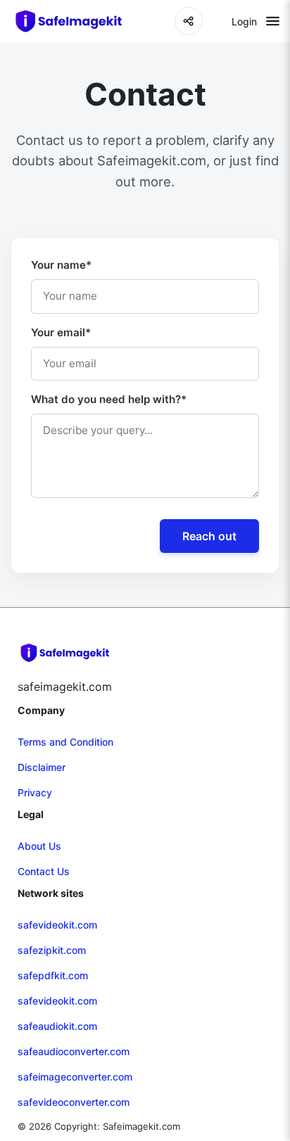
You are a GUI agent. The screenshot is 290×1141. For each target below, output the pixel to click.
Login (244, 21)
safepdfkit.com (53, 975)
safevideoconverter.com (74, 1102)
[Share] (189, 21)
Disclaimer (41, 767)
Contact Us (44, 871)
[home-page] (75, 21)
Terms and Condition (65, 742)
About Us (39, 846)
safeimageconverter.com (75, 1077)
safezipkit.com (52, 950)
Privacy (35, 792)
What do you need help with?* (109, 399)
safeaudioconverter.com (74, 1051)
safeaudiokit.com (57, 1026)
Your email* (61, 332)
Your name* (61, 265)
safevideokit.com (57, 925)
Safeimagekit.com (141, 1126)
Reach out (209, 536)
